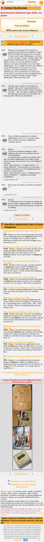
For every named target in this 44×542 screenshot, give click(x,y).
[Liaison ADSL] (9, 36)
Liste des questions (21, 36)
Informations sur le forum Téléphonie (23, 481)
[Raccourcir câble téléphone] (32, 36)
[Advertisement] (20, 116)
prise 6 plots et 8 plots (22, 312)
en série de (21, 277)
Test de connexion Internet (22, 521)
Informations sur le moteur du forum (23, 484)
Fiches (31, 518)
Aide (35, 4)
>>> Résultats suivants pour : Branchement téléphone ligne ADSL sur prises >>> (22, 373)
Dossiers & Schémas (18, 518)
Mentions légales (22, 487)
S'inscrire (28, 4)
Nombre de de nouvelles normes (23, 287)
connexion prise (20, 342)
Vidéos (4, 518)
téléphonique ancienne (23, 247)
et (17, 298)
